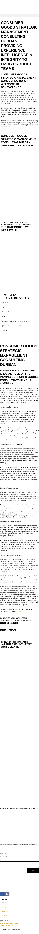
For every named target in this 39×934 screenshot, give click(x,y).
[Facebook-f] (2, 894)
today (19, 611)
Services (4, 907)
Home (4, 902)
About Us (5, 911)
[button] (19, 15)
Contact (4, 916)
